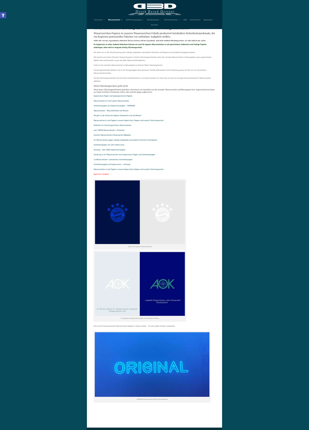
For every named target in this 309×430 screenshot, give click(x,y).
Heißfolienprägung (134, 20)
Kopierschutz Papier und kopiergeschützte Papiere (113, 96)
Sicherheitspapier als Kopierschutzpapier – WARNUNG (114, 106)
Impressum (208, 20)
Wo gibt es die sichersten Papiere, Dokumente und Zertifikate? (118, 115)
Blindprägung (152, 20)
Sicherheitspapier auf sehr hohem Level (109, 145)
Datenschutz (195, 20)
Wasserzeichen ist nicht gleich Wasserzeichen (111, 101)
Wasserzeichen (114, 20)
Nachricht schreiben (101, 174)
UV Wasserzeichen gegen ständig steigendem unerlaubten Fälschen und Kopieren (125, 140)
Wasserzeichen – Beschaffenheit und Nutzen (111, 110)
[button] (3, 15)
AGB (185, 20)
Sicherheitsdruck (171, 20)
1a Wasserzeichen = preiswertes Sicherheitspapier (113, 159)
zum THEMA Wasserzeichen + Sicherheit (109, 130)
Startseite (98, 20)
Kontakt (154, 25)
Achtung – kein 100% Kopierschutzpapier (109, 150)
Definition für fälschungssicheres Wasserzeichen (112, 125)
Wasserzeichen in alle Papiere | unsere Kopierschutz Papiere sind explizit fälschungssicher (129, 120)
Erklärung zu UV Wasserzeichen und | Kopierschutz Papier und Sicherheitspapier (124, 154)
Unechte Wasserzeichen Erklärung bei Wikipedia (112, 135)
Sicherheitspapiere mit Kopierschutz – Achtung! (112, 164)
